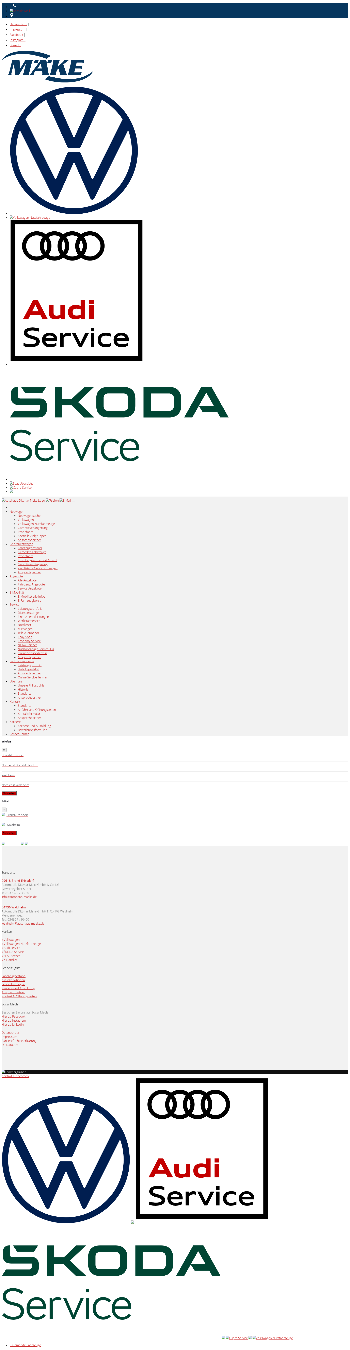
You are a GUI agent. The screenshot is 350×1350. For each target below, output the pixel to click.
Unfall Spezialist (28, 669)
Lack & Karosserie (22, 661)
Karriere (15, 722)
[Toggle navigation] (73, 501)
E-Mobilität (17, 592)
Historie (23, 689)
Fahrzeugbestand (30, 548)
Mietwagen (25, 629)
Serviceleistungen (13, 984)
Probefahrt (25, 532)
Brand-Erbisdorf (23, 881)
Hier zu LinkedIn (13, 1024)
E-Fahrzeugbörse (29, 600)
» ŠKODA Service (13, 952)
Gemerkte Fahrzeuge (32, 552)
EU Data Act (10, 1045)
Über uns (16, 681)
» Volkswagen (11, 940)
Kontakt (15, 701)
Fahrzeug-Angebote (31, 584)
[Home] (24, 500)
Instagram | (18, 40)
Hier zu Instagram (14, 1020)
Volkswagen (26, 520)
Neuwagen (17, 511)
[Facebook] (22, 844)
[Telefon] (53, 500)
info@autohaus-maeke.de (19, 897)
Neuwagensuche (29, 516)
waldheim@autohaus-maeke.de (23, 923)
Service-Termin (19, 734)
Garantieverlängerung (33, 528)
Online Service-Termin (32, 653)
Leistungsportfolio (30, 608)
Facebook (16, 35)
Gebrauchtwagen (21, 544)
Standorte (24, 693)
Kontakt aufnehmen (15, 1076)
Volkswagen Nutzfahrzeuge (36, 524)
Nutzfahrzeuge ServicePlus (36, 649)
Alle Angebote (27, 580)
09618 (7, 881)
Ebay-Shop (25, 637)
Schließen (9, 793)
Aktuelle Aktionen (13, 980)
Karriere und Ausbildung (34, 726)
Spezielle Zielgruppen (32, 536)
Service (14, 604)
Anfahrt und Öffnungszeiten (37, 710)
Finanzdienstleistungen (33, 617)
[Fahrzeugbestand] (3, 844)
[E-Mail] (66, 500)
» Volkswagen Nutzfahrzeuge (21, 944)
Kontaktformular (29, 714)
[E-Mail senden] (20, 11)
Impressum (17, 29)
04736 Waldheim (14, 907)
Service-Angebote (30, 588)
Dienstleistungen (29, 613)
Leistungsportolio (30, 665)
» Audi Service (11, 948)
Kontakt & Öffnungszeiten (19, 996)
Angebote (16, 576)
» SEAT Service (11, 956)
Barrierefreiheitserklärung (19, 1041)
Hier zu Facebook (13, 1016)
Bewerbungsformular (32, 730)
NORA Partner (27, 645)
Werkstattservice (29, 621)
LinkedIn (15, 45)
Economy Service (29, 641)
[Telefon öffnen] (14, 7)
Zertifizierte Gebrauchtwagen (38, 568)
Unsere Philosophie (31, 685)
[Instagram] (26, 844)
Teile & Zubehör (28, 633)
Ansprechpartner (29, 540)
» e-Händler (9, 960)
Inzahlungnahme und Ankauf (37, 560)
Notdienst (24, 625)
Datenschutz (18, 24)
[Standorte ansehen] (12, 16)
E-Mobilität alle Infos (31, 596)
